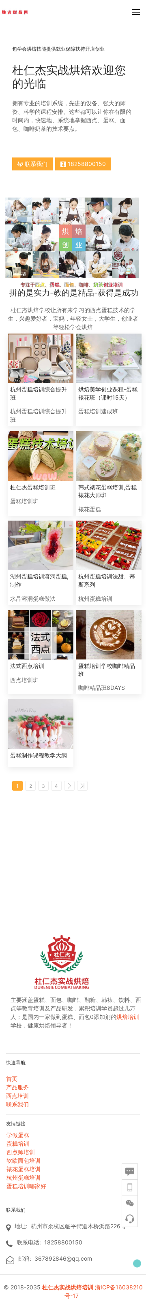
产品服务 (17, 1087)
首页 (11, 1078)
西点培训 (17, 1095)
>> (82, 785)
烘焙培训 (127, 1016)
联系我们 (35, 163)
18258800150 (86, 163)
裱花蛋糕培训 (23, 1169)
